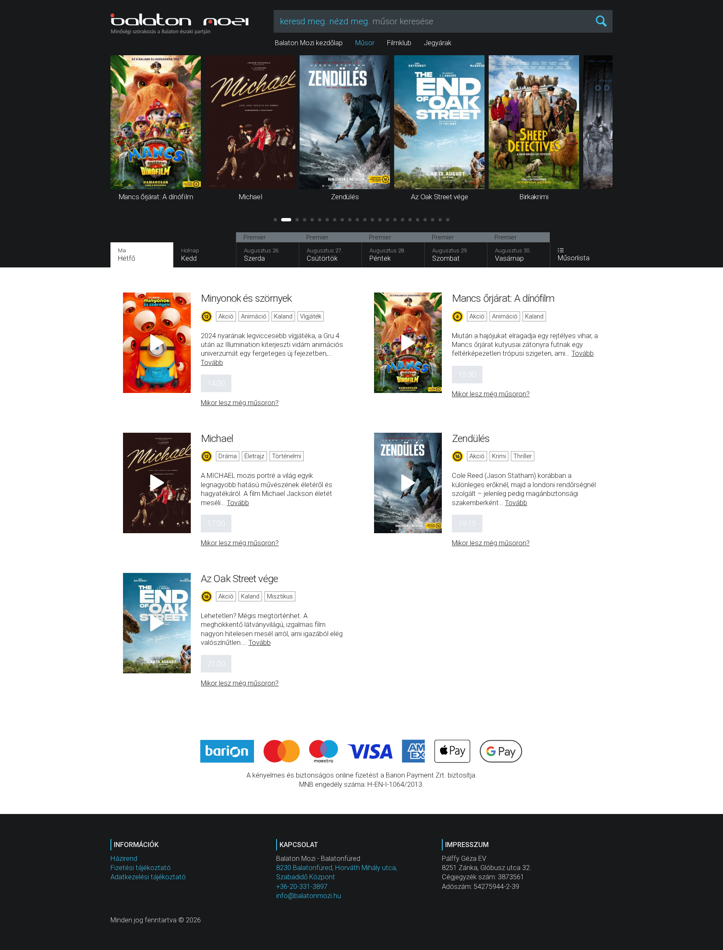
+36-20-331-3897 (302, 887)
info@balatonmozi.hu (308, 896)
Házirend (123, 859)
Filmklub (399, 43)
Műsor (364, 43)
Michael (217, 438)
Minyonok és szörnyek (246, 298)
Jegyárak (437, 43)
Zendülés (471, 438)
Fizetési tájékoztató (140, 868)
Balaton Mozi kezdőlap (309, 43)
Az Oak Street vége (239, 579)
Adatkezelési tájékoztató (148, 877)
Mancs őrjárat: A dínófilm (503, 298)
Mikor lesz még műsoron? (240, 403)
